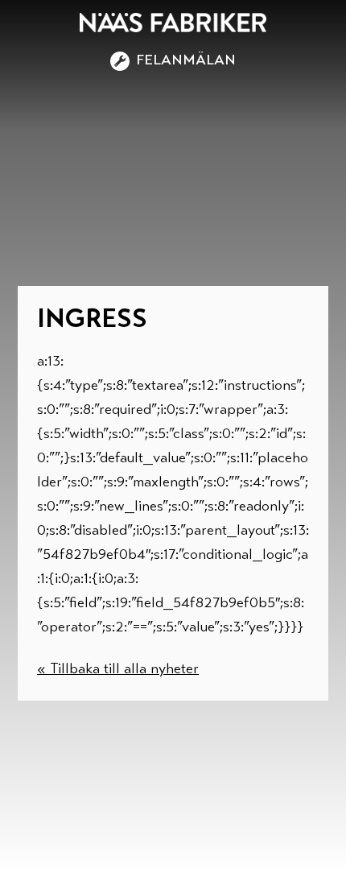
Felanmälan (186, 61)
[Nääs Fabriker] (173, 22)
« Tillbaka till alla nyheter (118, 670)
